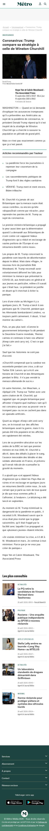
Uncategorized (17, 27)
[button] (3, 4)
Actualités (22, 584)
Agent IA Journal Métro (26, 631)
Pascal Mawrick (40, 602)
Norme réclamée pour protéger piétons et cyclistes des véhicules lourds (30, 702)
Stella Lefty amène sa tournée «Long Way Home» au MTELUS (30, 646)
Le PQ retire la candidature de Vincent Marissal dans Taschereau (31, 593)
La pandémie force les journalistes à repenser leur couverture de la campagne (25, 167)
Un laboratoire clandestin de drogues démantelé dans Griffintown (30, 673)
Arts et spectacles (25, 639)
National (21, 693)
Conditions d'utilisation (27, 825)
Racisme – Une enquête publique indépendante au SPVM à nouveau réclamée (31, 619)
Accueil (6, 27)
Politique (21, 610)
